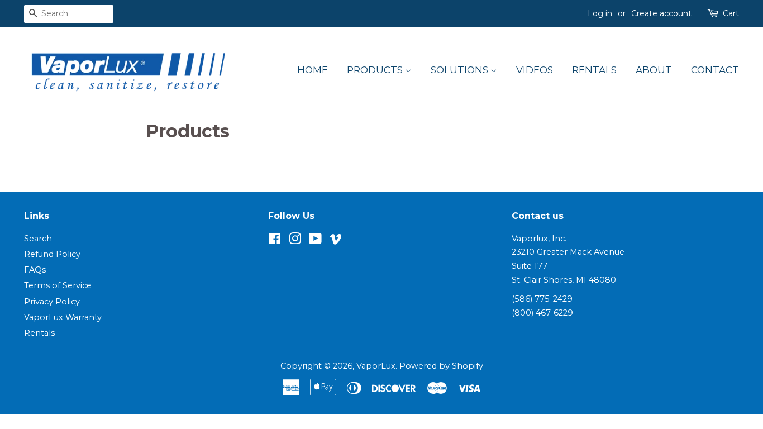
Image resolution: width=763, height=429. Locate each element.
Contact (715, 69)
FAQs (35, 270)
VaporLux (375, 366)
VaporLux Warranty (63, 317)
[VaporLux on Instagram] (295, 241)
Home (312, 69)
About (654, 69)
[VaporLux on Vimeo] (336, 241)
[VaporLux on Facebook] (274, 241)
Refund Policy (52, 254)
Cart (731, 13)
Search (38, 238)
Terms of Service (58, 285)
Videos (534, 69)
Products (376, 69)
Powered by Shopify (441, 366)
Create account (661, 13)
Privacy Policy (52, 302)
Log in (600, 13)
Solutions (460, 69)
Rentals (594, 69)
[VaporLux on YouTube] (315, 241)
